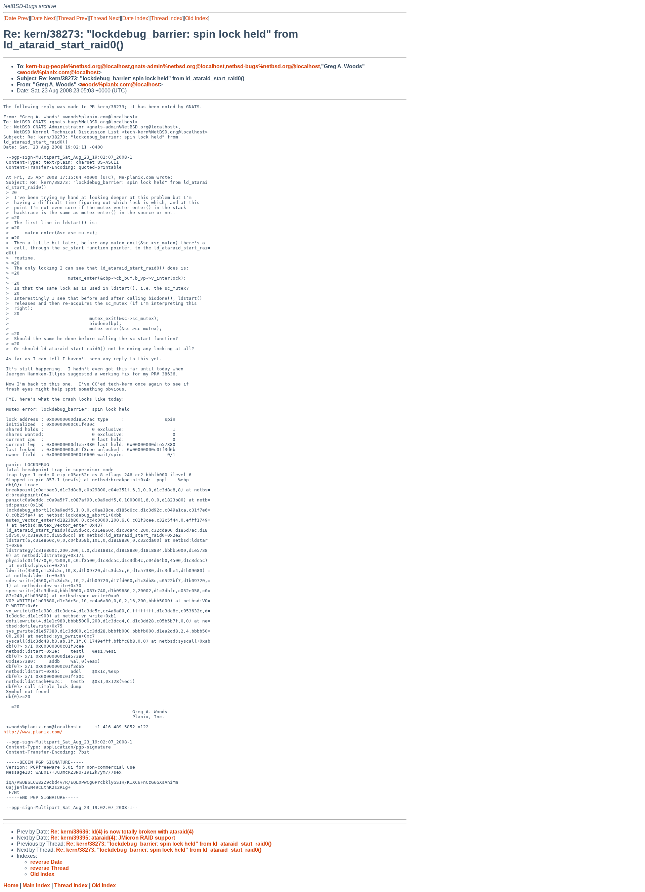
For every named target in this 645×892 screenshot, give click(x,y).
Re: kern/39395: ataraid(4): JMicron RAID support (112, 838)
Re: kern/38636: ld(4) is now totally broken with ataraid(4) (122, 832)
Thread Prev (72, 18)
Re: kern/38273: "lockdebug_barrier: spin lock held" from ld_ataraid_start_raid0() (168, 844)
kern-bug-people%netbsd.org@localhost (78, 66)
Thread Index (166, 18)
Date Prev (17, 18)
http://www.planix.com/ (32, 731)
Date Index (135, 18)
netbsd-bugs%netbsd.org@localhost (273, 66)
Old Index (196, 18)
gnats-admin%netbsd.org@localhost (177, 66)
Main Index (36, 885)
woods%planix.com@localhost (59, 72)
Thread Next (105, 18)
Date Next (43, 18)
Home (10, 885)
